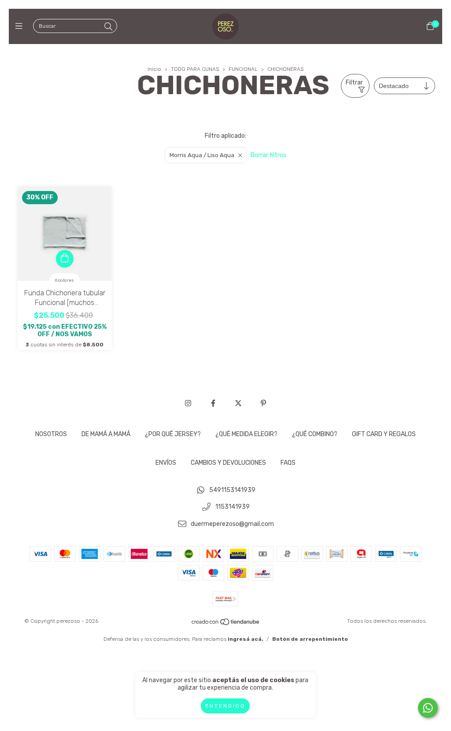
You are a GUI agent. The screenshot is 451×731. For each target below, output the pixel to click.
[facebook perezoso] (213, 403)
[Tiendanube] (226, 624)
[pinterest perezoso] (263, 403)
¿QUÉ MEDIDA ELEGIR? (246, 434)
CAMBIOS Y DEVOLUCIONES (228, 463)
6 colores (64, 280)
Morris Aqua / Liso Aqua (202, 155)
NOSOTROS (51, 434)
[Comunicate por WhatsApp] (428, 708)
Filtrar (354, 82)
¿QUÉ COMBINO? (314, 434)
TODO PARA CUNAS (195, 69)
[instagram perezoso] (188, 403)
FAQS (288, 463)
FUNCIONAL (243, 69)
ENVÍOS (165, 463)
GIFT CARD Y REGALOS (384, 434)
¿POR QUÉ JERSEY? (173, 434)
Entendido (225, 706)
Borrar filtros (268, 155)
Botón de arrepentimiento (310, 639)
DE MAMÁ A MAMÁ (105, 434)
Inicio (154, 69)
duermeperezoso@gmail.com (232, 524)
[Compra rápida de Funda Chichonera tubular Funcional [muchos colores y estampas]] (65, 259)
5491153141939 (232, 490)
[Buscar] (108, 27)
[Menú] (21, 26)
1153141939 (232, 507)
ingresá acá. (245, 639)
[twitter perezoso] (238, 403)
